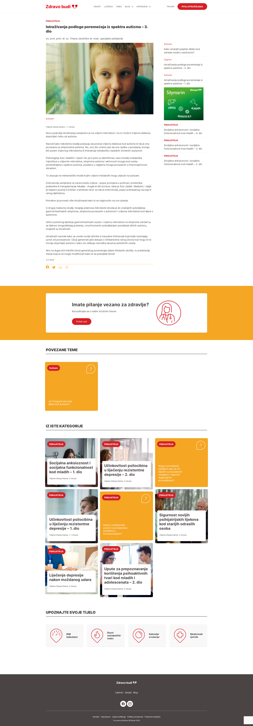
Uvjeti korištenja (119, 717)
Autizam (50, 118)
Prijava (170, 6)
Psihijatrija (53, 20)
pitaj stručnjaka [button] (192, 6)
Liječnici (108, 6)
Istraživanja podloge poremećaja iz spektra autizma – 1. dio (183, 81)
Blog (127, 6)
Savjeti (97, 6)
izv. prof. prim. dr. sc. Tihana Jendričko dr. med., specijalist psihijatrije (84, 38)
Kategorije (142, 6)
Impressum (105, 717)
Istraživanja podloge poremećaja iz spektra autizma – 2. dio (183, 66)
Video (119, 6)
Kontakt (96, 717)
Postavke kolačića (152, 717)
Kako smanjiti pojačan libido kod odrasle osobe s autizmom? (182, 50)
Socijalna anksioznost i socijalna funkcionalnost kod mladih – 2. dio (183, 162)
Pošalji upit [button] (81, 321)
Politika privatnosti (135, 717)
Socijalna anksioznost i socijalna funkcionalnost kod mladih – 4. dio (183, 131)
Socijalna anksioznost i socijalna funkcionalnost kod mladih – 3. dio (183, 146)
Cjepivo (168, 59)
